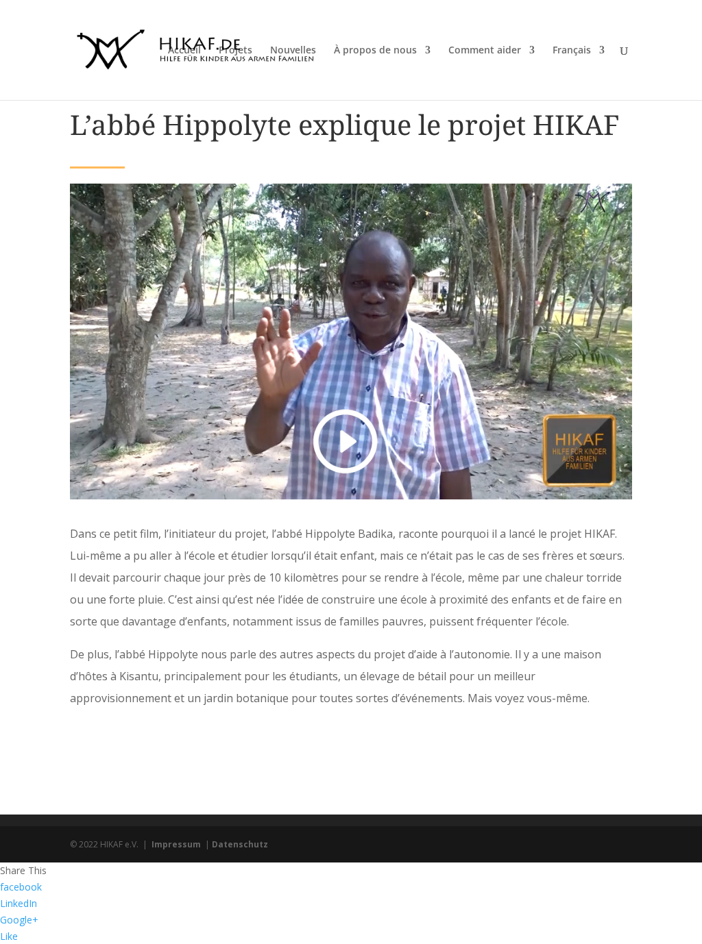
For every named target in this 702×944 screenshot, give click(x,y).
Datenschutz (240, 844)
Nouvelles (293, 50)
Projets (235, 50)
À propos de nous (375, 50)
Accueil (184, 50)
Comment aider (484, 50)
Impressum (176, 844)
